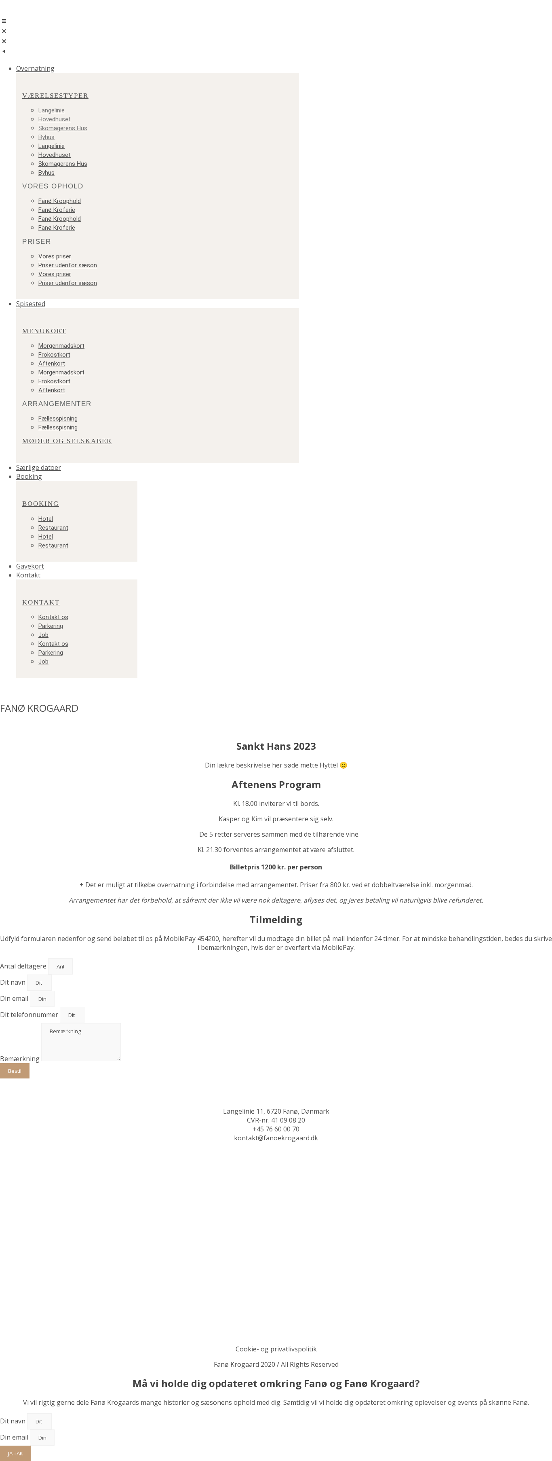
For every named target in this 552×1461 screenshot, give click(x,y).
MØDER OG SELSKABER (67, 441)
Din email (15, 998)
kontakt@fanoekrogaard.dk (276, 1137)
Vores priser (54, 256)
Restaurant (53, 527)
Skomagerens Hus (62, 128)
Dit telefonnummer (30, 1014)
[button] (284, 68)
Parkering (50, 626)
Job (43, 635)
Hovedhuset (54, 119)
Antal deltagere (24, 966)
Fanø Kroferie (56, 210)
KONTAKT (41, 602)
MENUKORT (44, 331)
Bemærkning (20, 1058)
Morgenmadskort (61, 345)
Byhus (46, 137)
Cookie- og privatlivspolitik (276, 1349)
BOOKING (40, 503)
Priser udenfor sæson (67, 265)
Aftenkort (51, 363)
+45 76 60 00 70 (276, 1129)
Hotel (45, 518)
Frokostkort (54, 354)
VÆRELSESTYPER (55, 95)
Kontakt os (53, 617)
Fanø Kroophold (59, 201)
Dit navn (13, 982)
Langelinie (51, 110)
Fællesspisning (58, 418)
